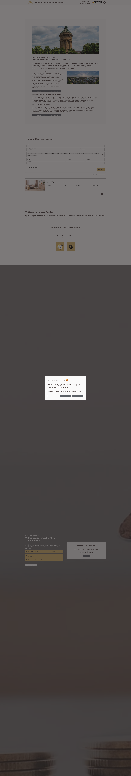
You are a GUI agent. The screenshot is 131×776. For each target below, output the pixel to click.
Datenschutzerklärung (53, 391)
